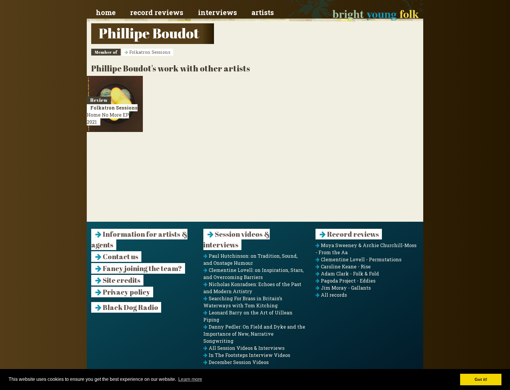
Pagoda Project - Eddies (347, 281)
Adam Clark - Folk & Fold (349, 273)
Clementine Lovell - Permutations (360, 259)
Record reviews (156, 12)
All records (333, 295)
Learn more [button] (190, 379)
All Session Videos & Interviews (246, 348)
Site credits (121, 280)
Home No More (112, 115)
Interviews (217, 12)
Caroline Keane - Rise (345, 266)
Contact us (120, 256)
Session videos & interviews (236, 239)
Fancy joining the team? (142, 268)
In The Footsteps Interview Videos (248, 355)
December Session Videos (238, 362)
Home (106, 12)
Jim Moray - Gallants (345, 288)
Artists (262, 12)
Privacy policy (126, 292)
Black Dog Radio (130, 307)
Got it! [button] (481, 379)
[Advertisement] (255, 180)
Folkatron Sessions (149, 52)
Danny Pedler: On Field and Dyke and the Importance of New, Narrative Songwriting (254, 334)
